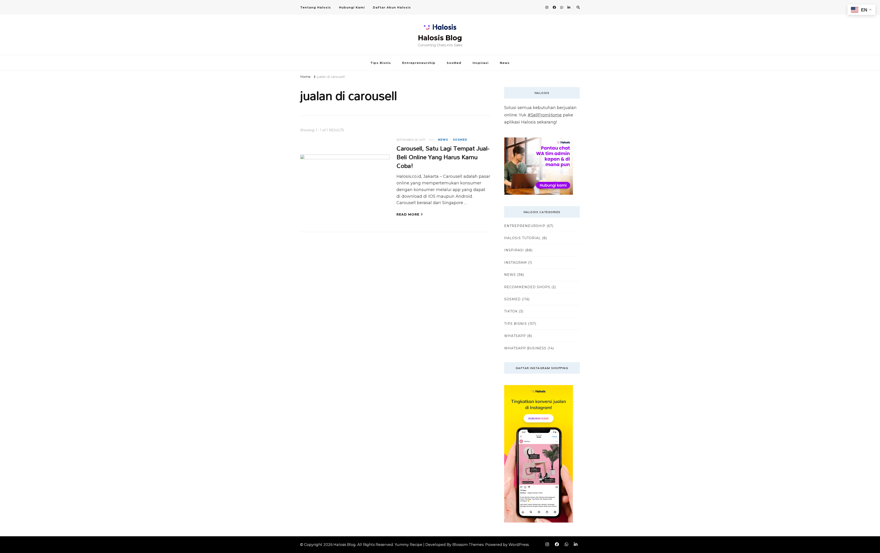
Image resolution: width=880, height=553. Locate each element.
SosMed (454, 63)
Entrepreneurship (418, 63)
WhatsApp (515, 336)
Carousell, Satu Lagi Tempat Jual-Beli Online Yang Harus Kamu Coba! (443, 157)
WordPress (519, 544)
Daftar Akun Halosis (392, 7)
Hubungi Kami (352, 7)
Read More (407, 214)
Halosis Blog (440, 38)
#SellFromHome (545, 115)
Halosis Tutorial (522, 238)
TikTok (511, 311)
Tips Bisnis (380, 63)
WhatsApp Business (525, 348)
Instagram (515, 262)
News (505, 63)
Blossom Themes (468, 544)
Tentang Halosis (315, 7)
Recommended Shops (527, 287)
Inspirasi (481, 63)
